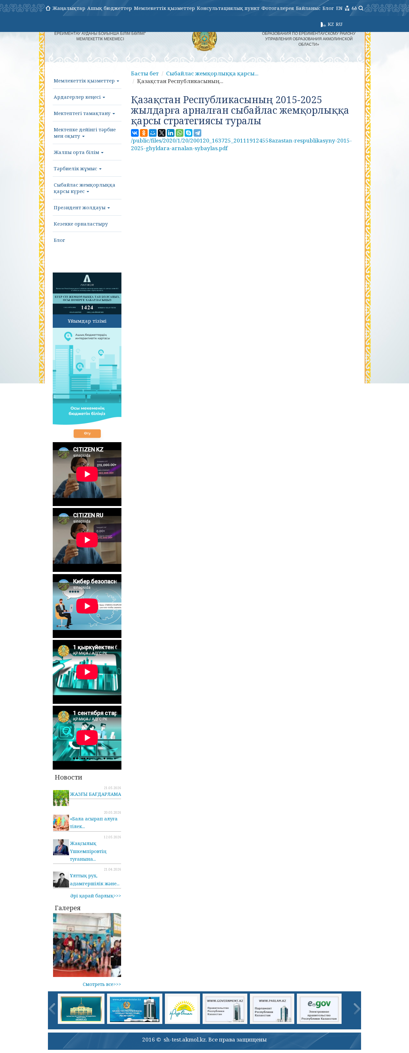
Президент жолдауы (80, 207)
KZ (331, 24)
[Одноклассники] (144, 133)
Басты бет (145, 73)
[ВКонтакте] (135, 133)
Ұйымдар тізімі (87, 321)
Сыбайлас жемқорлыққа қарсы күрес (84, 187)
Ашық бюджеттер (109, 8)
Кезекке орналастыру (81, 223)
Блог (328, 8)
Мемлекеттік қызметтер (164, 8)
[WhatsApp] (179, 133)
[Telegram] (197, 133)
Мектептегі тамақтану (83, 113)
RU (339, 24)
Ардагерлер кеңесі (78, 97)
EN (339, 8)
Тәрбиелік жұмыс (76, 168)
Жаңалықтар (68, 8)
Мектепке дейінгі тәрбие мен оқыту (85, 132)
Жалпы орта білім (77, 152)
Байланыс (308, 8)
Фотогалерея (277, 8)
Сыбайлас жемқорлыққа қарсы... (212, 73)
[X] (162, 133)
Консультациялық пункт (228, 8)
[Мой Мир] (153, 133)
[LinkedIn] (170, 133)
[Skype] (188, 133)
